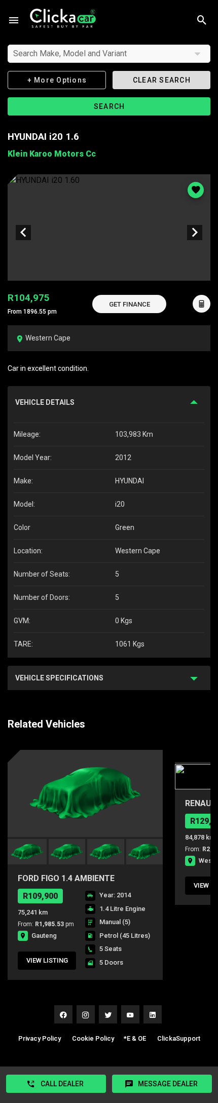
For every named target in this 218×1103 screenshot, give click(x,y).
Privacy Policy (39, 1038)
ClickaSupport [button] (178, 1038)
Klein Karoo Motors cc (52, 154)
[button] (129, 304)
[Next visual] (194, 232)
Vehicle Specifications (59, 678)
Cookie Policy (93, 1038)
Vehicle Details (45, 402)
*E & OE (135, 1038)
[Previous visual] (23, 232)
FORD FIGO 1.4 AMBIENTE (66, 878)
